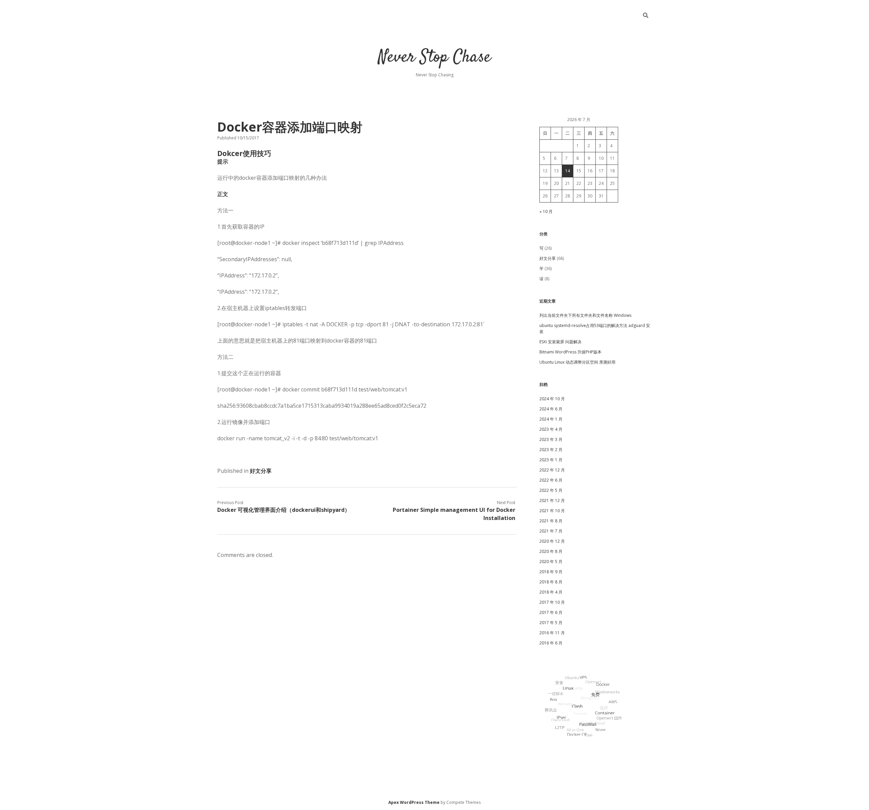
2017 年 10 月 (552, 602)
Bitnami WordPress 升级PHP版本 (570, 352)
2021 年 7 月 (550, 531)
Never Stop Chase (434, 57)
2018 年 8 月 (550, 582)
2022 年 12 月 (552, 470)
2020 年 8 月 (550, 551)
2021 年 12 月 (552, 500)
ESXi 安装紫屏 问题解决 (560, 342)
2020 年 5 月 (550, 561)
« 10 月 (546, 211)
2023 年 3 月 (550, 439)
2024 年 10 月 (552, 399)
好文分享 (261, 471)
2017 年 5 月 (550, 622)
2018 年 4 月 (550, 592)
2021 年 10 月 (552, 511)
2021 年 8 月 (550, 521)
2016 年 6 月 (550, 643)
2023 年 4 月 (550, 429)
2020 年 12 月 (552, 541)
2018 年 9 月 (550, 572)
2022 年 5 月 (550, 490)
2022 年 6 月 (550, 480)
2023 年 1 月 (550, 460)
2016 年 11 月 (552, 633)
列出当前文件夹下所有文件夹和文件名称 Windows (585, 315)
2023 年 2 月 (550, 449)
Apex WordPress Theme (414, 802)
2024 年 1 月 (550, 419)
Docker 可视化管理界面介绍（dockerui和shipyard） (283, 510)
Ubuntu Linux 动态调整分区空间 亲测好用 (577, 362)
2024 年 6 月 (550, 409)
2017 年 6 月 (550, 612)
